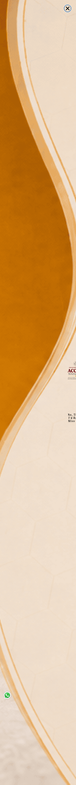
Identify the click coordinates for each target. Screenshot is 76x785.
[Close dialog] (67, 8)
